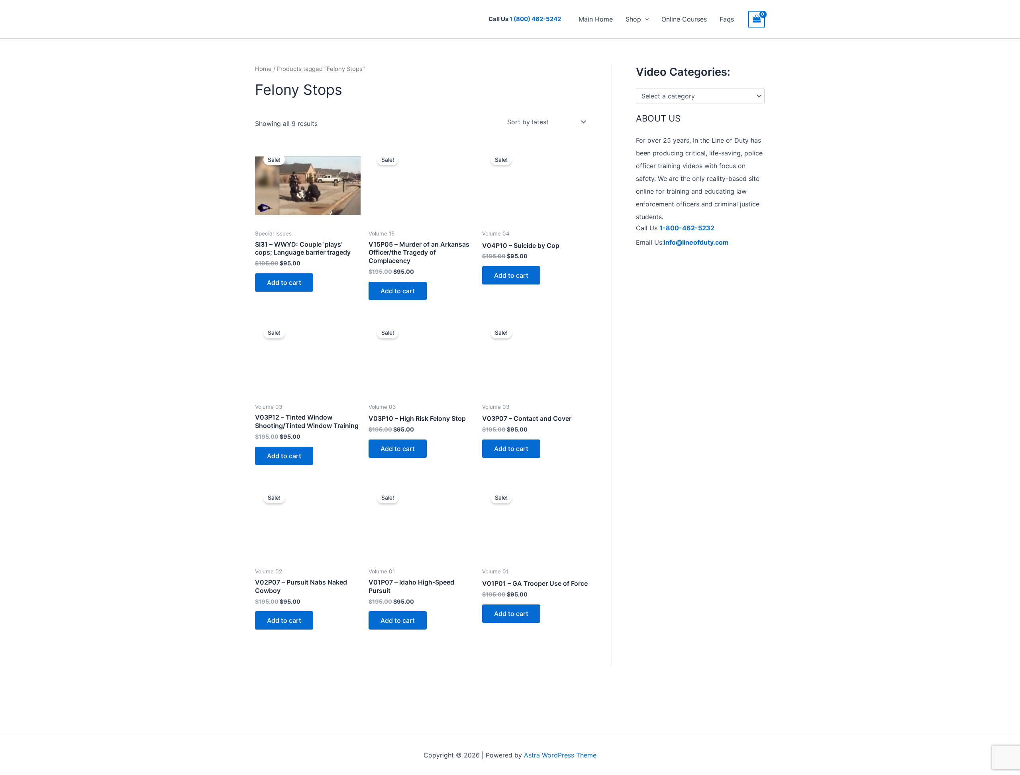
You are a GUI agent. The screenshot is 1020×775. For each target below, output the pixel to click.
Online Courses (684, 19)
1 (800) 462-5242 (535, 19)
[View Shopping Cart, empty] (756, 19)
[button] (645, 19)
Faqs (727, 19)
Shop (633, 19)
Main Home (596, 19)
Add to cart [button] (284, 282)
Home (263, 69)
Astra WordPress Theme (560, 755)
